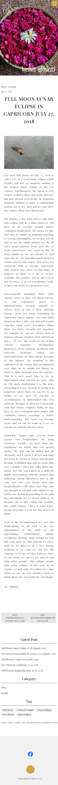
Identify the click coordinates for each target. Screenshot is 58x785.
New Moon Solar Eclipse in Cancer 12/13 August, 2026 (28, 653)
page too (30, 769)
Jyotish (12, 86)
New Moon (8, 714)
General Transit (25, 709)
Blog (3, 86)
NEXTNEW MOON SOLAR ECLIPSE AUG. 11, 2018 (15, 618)
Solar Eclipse (24, 714)
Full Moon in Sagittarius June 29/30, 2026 (22, 670)
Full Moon (14, 587)
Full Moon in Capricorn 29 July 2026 (19, 659)
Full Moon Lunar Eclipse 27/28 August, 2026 (23, 648)
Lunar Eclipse (44, 709)
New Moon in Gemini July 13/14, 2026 (19, 664)
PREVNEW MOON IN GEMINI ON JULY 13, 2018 (43, 618)
